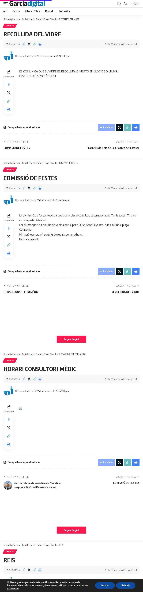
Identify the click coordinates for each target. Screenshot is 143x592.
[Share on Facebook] (23, 44)
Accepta (105, 585)
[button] (6, 3)
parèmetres (13, 588)
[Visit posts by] (8, 56)
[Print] (39, 44)
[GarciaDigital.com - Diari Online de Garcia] (27, 3)
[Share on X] (29, 44)
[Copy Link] (34, 44)
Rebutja (125, 585)
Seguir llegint (71, 339)
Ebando (10, 26)
